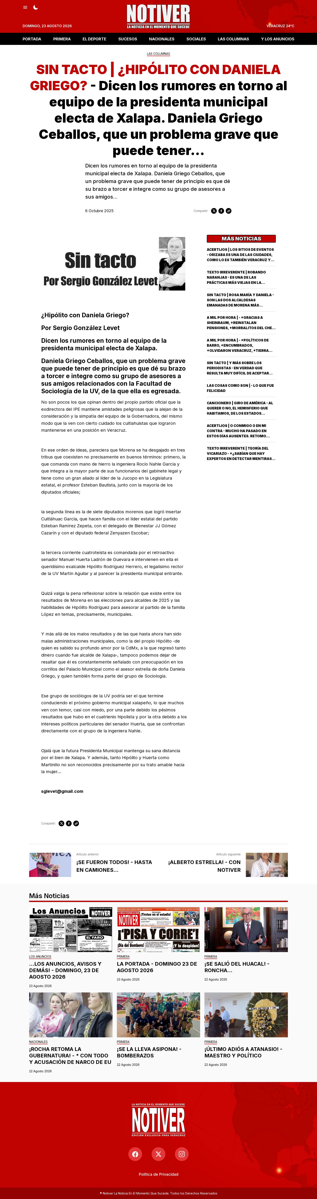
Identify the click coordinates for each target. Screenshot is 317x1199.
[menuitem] (158, 1174)
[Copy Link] (228, 211)
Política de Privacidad (158, 1174)
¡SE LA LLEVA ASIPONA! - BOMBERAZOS (149, 1052)
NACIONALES (161, 38)
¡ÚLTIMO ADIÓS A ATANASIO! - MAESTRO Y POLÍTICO (243, 1052)
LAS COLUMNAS (233, 38)
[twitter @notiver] (158, 1154)
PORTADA (32, 38)
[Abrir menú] (25, 6)
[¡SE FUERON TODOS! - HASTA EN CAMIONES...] (50, 865)
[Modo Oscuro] (35, 6)
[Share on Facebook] (221, 211)
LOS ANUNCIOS (40, 956)
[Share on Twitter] (214, 211)
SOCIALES (196, 38)
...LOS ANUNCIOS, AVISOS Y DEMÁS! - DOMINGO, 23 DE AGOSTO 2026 (65, 970)
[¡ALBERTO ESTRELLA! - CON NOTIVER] (267, 865)
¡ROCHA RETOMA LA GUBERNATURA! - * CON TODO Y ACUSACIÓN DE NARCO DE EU (70, 1055)
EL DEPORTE (94, 38)
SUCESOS (127, 38)
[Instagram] (182, 1154)
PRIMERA (62, 38)
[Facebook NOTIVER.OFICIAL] (135, 1154)
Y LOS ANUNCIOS (277, 38)
